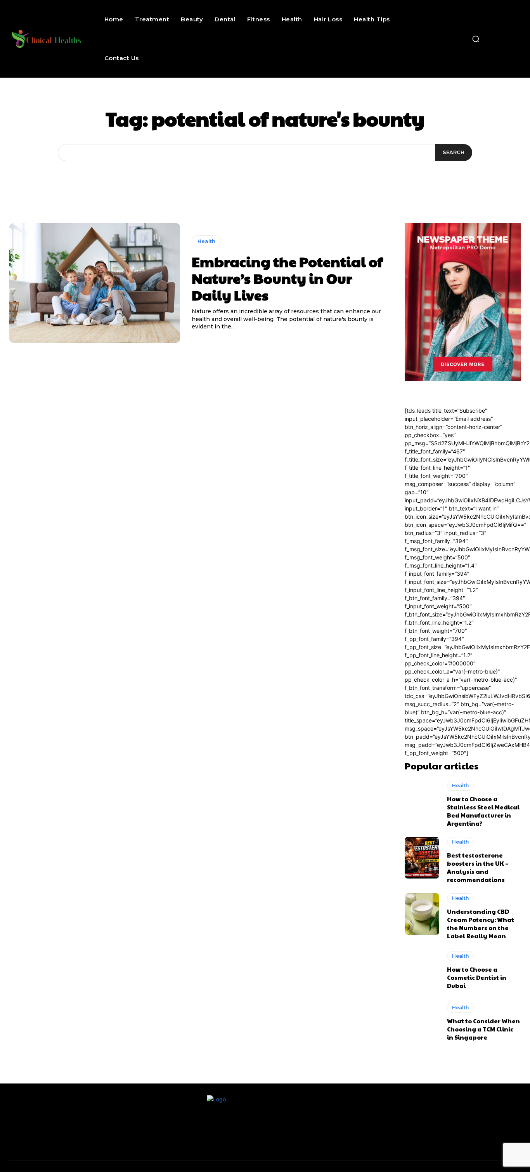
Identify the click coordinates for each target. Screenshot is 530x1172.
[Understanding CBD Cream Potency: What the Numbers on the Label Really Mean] (422, 914)
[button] (475, 39)
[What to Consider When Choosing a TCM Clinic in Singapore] (422, 1022)
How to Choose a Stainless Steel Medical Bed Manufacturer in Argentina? (483, 811)
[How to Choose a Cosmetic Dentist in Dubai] (422, 970)
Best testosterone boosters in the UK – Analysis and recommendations (477, 867)
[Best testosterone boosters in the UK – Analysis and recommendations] (422, 858)
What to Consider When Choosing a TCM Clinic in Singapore (483, 1029)
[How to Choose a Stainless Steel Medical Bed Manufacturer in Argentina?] (422, 802)
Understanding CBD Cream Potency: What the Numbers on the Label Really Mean (480, 923)
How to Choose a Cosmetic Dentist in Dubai (476, 977)
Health (206, 241)
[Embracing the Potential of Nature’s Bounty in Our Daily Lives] (94, 283)
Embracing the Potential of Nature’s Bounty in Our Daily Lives (287, 278)
